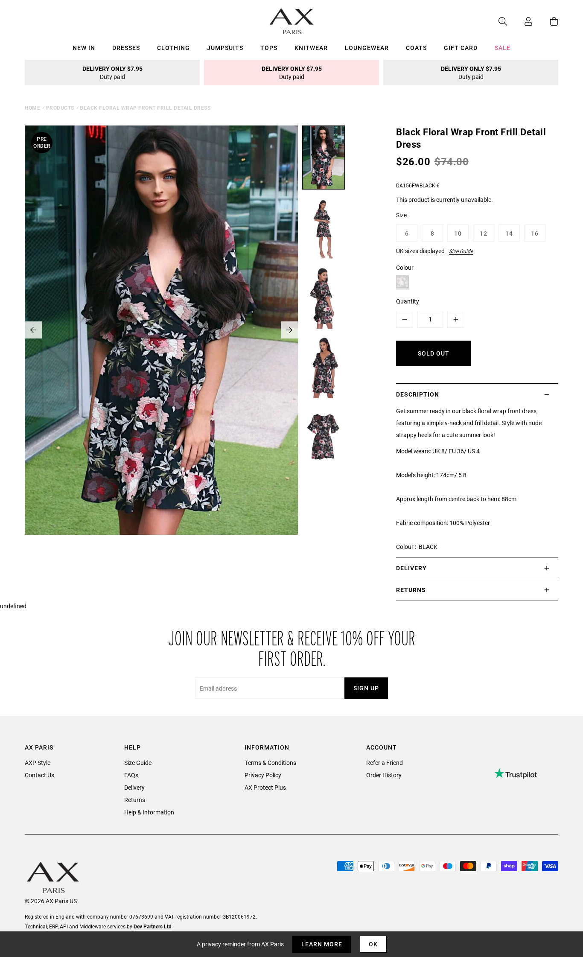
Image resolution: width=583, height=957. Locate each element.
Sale (502, 48)
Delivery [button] (411, 568)
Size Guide (461, 251)
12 (483, 233)
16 (535, 233)
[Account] (520, 21)
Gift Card (461, 48)
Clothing (173, 48)
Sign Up (366, 688)
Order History (384, 775)
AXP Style (37, 763)
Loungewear (367, 48)
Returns (134, 800)
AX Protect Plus (265, 787)
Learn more (321, 944)
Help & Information (149, 812)
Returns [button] (411, 590)
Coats (416, 48)
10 (458, 233)
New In (84, 48)
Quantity (407, 301)
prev (33, 329)
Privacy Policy (263, 775)
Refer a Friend (384, 763)
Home (32, 107)
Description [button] (417, 394)
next (289, 329)
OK (373, 944)
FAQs (131, 775)
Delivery (134, 787)
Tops (268, 48)
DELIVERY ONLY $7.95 (112, 72)
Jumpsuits (225, 48)
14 (509, 233)
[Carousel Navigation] (161, 329)
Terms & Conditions (270, 763)
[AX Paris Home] (292, 21)
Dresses (126, 48)
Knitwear (311, 48)
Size (401, 215)
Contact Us (39, 775)
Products (60, 107)
